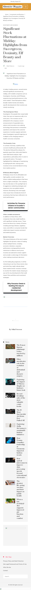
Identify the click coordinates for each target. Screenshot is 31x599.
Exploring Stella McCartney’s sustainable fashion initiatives (21, 429)
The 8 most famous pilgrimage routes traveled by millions (21, 350)
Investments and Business (10, 25)
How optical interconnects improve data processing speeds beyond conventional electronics (22, 468)
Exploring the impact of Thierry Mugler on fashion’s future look (21, 385)
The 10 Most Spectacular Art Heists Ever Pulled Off (21, 415)
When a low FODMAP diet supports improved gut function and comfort (20, 508)
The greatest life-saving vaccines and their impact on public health (20, 488)
